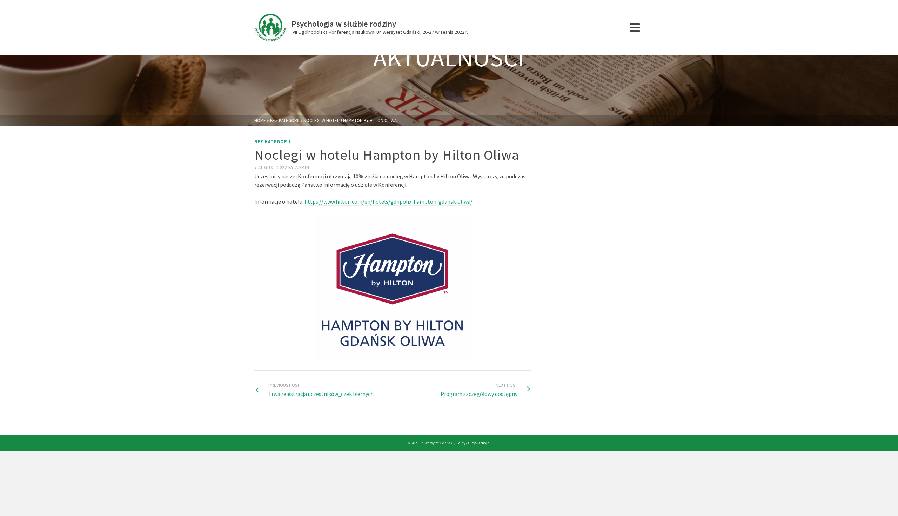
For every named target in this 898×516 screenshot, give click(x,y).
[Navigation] (635, 27)
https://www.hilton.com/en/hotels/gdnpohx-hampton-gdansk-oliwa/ (388, 201)
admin (302, 168)
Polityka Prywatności (473, 443)
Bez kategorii (272, 142)
